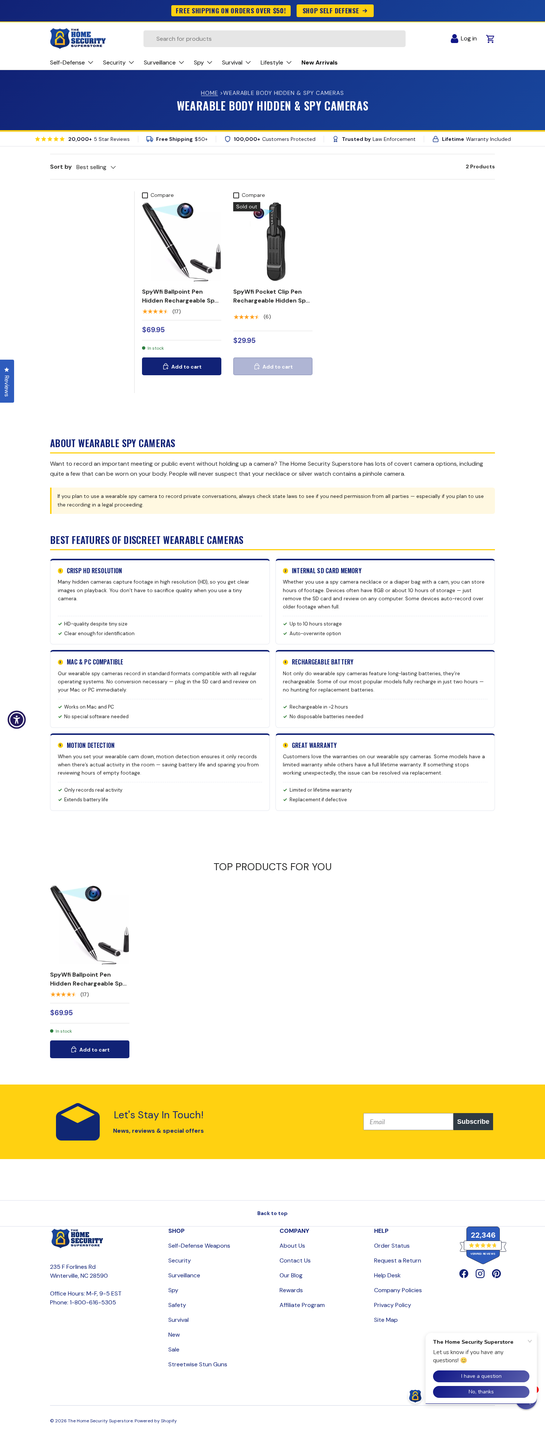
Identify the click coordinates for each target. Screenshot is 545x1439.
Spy (173, 1290)
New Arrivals (319, 62)
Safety (177, 1305)
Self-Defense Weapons (199, 1246)
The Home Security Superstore (100, 1421)
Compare (162, 195)
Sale (173, 1349)
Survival (178, 1320)
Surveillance (184, 1275)
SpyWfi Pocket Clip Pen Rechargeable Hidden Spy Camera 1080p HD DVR (271, 300)
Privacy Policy (392, 1305)
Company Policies (398, 1290)
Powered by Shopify (156, 1421)
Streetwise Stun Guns (197, 1364)
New (174, 1335)
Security (179, 1260)
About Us (292, 1246)
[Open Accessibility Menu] (16, 719)
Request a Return (397, 1260)
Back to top (272, 1213)
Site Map (386, 1320)
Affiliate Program (302, 1305)
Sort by (61, 167)
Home (209, 93)
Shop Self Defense (331, 10)
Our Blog (291, 1275)
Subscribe (473, 1121)
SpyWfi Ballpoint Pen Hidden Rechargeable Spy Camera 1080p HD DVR (180, 300)
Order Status (392, 1246)
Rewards (291, 1290)
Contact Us (295, 1260)
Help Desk (387, 1275)
